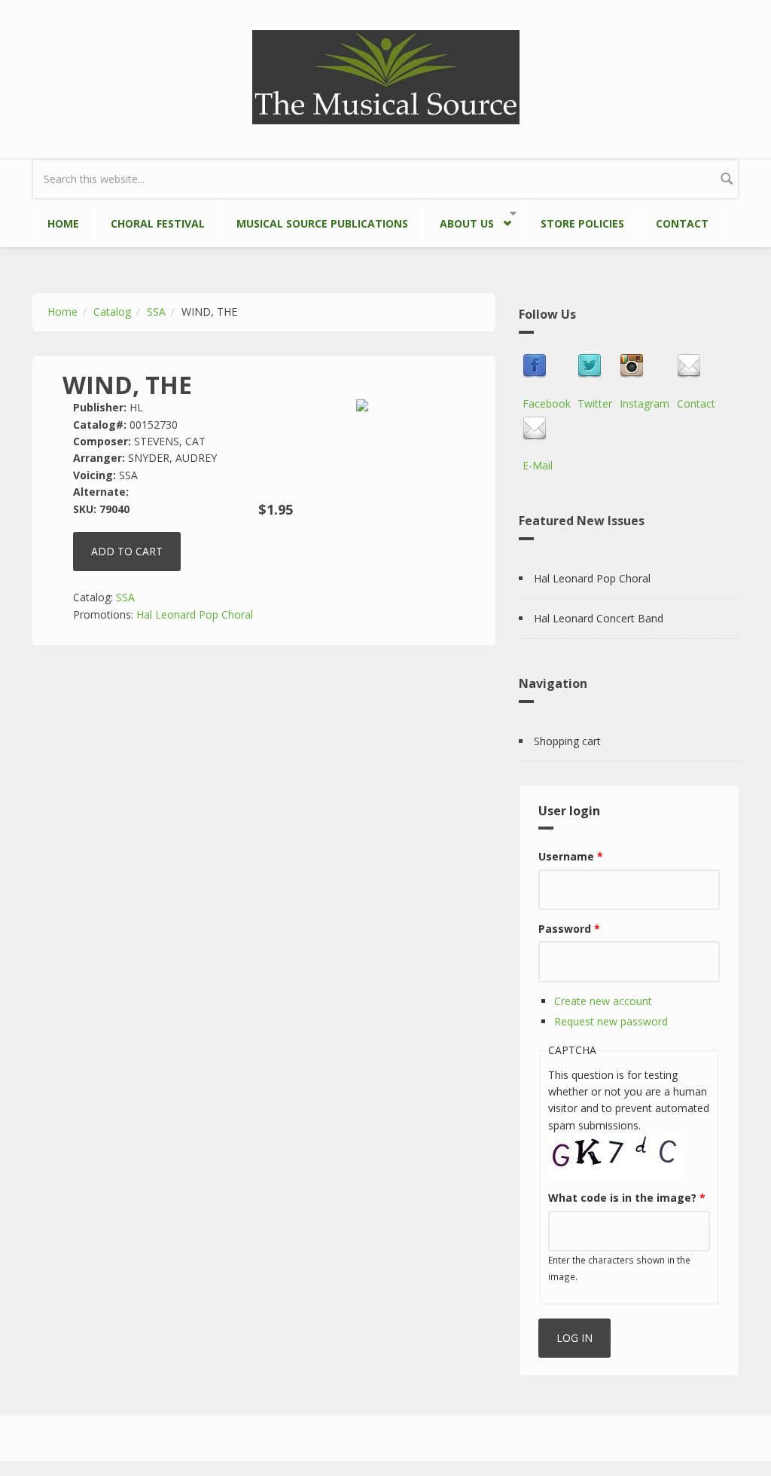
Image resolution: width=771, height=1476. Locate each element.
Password (569, 928)
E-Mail (538, 465)
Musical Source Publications (322, 223)
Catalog (112, 311)
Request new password (611, 1021)
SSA (156, 311)
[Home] (386, 76)
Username (570, 856)
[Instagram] (644, 366)
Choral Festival (158, 223)
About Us (459, 220)
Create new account (603, 1001)
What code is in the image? (626, 1197)
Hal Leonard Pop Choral (194, 614)
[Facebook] (547, 366)
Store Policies (582, 223)
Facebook (547, 403)
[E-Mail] (538, 429)
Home (63, 223)
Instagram (644, 403)
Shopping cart (567, 741)
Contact (682, 223)
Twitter (594, 403)
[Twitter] (594, 366)
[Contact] (696, 366)
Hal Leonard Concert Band (598, 618)
